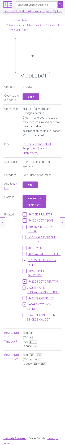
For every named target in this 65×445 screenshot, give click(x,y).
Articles (40, 11)
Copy (31, 97)
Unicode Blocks (13, 11)
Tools (49, 11)
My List (57, 11)
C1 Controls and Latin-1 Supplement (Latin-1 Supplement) (37, 148)
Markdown (34, 198)
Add (30, 185)
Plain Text (34, 205)
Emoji (26, 11)
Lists (33, 11)
